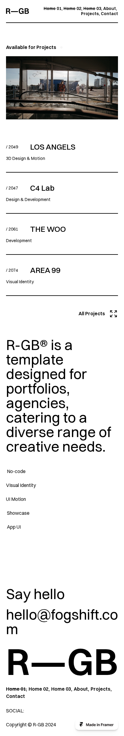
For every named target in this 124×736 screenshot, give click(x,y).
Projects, (101, 689)
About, (81, 689)
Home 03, (61, 689)
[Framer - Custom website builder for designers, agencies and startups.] (96, 724)
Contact (109, 13)
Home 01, (16, 689)
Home (50, 8)
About (109, 8)
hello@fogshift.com (62, 621)
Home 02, (39, 689)
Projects (90, 13)
